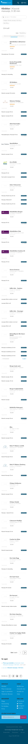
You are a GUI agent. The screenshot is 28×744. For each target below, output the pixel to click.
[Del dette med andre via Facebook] (9, 676)
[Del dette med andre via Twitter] (13, 676)
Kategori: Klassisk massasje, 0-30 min (12, 20)
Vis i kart (11, 48)
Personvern (15, 732)
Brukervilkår (6, 732)
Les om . (13, 667)
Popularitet (22, 33)
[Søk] (18, 2)
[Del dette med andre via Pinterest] (20, 676)
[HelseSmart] (6, 2)
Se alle (24, 358)
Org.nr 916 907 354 (14, 736)
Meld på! (23, 717)
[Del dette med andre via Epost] (17, 676)
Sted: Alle (6, 23)
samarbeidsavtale (14, 36)
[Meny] (24, 2)
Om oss (23, 732)
